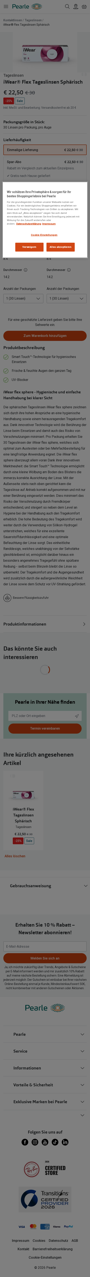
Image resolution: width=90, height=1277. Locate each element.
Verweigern (29, 246)
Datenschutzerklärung (28, 223)
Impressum (49, 223)
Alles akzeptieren (61, 246)
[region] (45, 220)
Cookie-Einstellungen (44, 234)
